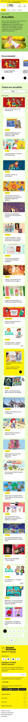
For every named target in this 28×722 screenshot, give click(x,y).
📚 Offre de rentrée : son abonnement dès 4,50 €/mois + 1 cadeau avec (14, 1)
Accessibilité (4, 716)
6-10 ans (14, 10)
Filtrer (13, 91)
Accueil (3, 13)
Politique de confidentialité (7, 712)
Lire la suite (5, 682)
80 (11, 640)
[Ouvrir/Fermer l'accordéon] (25, 694)
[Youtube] (13, 659)
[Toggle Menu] (3, 6)
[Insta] (4, 659)
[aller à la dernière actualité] (3, 78)
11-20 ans (19, 10)
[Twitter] (18, 659)
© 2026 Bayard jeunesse (6, 714)
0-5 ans (8, 10)
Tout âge (3, 10)
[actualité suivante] (25, 78)
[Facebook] (8, 659)
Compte (24, 6)
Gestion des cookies (5, 710)
